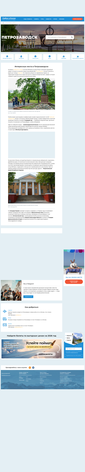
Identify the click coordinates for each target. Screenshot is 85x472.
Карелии (20, 73)
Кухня (49, 58)
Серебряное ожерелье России (66, 380)
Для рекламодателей (6, 373)
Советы (36, 19)
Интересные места (7, 58)
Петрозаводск (8, 22)
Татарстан (42, 380)
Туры (42, 19)
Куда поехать (28, 19)
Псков (27, 380)
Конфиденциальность (6, 375)
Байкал (41, 382)
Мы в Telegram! (28, 284)
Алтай (41, 378)
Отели (55, 19)
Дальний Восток (43, 376)
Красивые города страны (65, 378)
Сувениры (63, 58)
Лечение (61, 19)
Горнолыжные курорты (77, 58)
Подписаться (28, 296)
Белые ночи (35, 58)
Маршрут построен (63, 376)
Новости (48, 19)
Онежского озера (18, 69)
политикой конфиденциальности (72, 352)
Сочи (27, 376)
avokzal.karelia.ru (18, 327)
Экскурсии (21, 58)
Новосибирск (28, 378)
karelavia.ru (18, 315)
